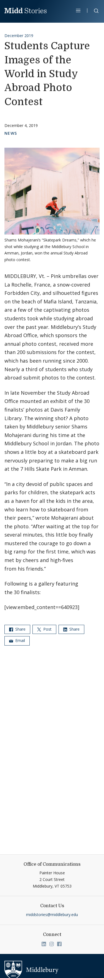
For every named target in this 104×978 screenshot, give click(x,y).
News (10, 133)
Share (20, 629)
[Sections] (78, 10)
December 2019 (18, 35)
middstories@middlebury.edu (52, 914)
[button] (93, 11)
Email (19, 640)
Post (47, 629)
